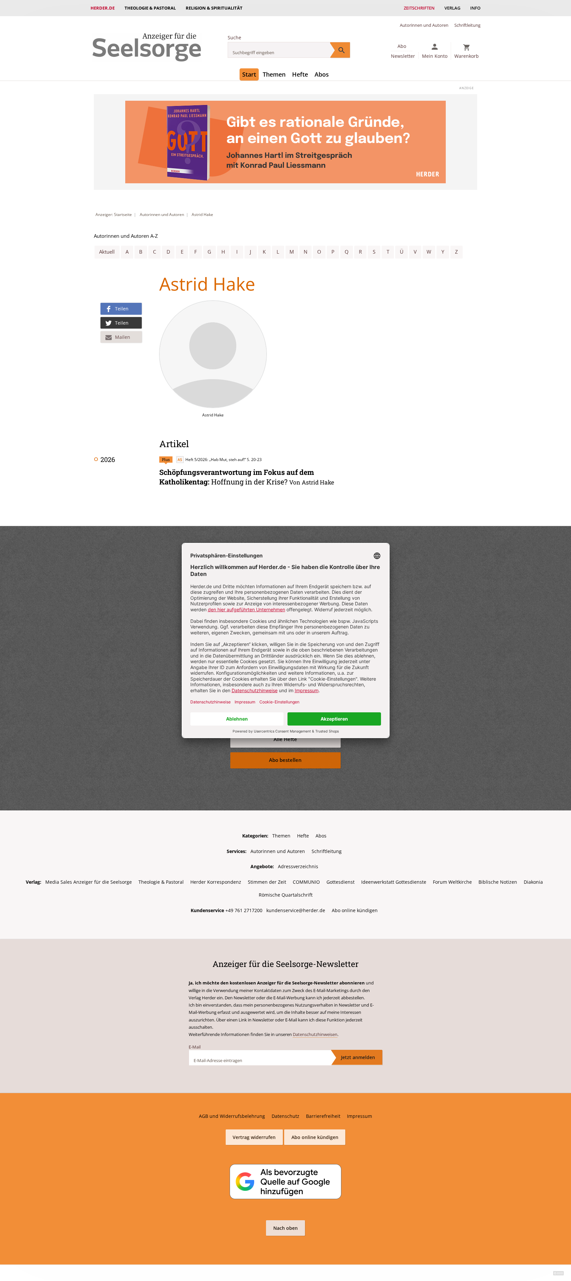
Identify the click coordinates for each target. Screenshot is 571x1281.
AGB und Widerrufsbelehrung (232, 1116)
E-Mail (195, 1047)
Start (249, 74)
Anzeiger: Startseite (113, 214)
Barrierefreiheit (323, 1116)
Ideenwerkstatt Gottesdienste (393, 882)
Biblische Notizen (497, 882)
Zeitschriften (419, 8)
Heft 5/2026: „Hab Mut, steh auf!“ (215, 459)
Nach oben (285, 1228)
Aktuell (107, 252)
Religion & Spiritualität (214, 8)
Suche (234, 37)
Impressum (359, 1116)
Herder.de (103, 8)
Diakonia (533, 882)
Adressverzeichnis (298, 866)
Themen (274, 74)
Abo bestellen (285, 760)
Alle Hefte (285, 739)
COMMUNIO (306, 882)
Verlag (452, 8)
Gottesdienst (340, 882)
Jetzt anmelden (358, 1057)
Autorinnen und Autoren (424, 25)
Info (475, 8)
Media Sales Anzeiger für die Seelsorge (88, 882)
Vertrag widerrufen (254, 1137)
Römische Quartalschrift (286, 895)
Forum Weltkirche (452, 882)
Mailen (122, 337)
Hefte (300, 74)
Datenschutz (285, 1116)
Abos (322, 74)
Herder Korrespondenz (215, 882)
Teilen (122, 308)
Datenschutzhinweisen (315, 1034)
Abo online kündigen (355, 910)
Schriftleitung (467, 25)
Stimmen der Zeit (267, 882)
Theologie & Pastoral (150, 8)
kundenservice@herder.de (295, 910)
